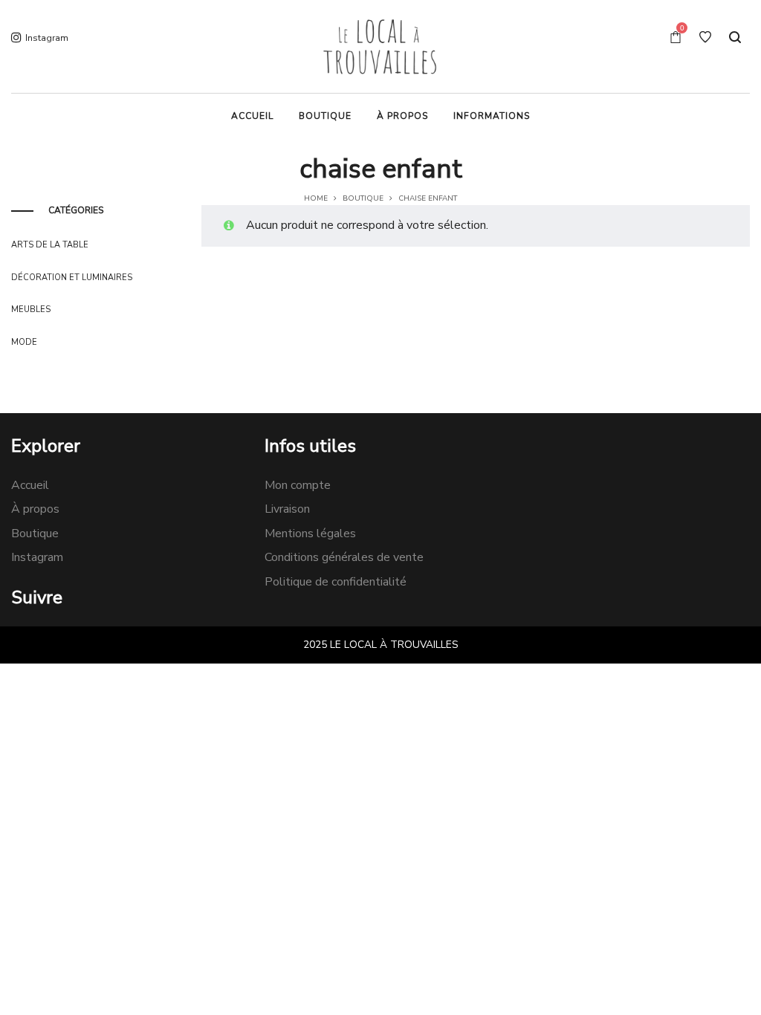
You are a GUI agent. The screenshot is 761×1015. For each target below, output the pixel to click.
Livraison (287, 509)
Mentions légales (310, 533)
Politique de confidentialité (336, 582)
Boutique (363, 198)
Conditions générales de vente (344, 557)
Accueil (30, 485)
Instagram (37, 557)
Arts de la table (49, 244)
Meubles (31, 309)
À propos (35, 509)
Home (316, 198)
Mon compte (298, 485)
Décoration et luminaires (71, 277)
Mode (24, 342)
